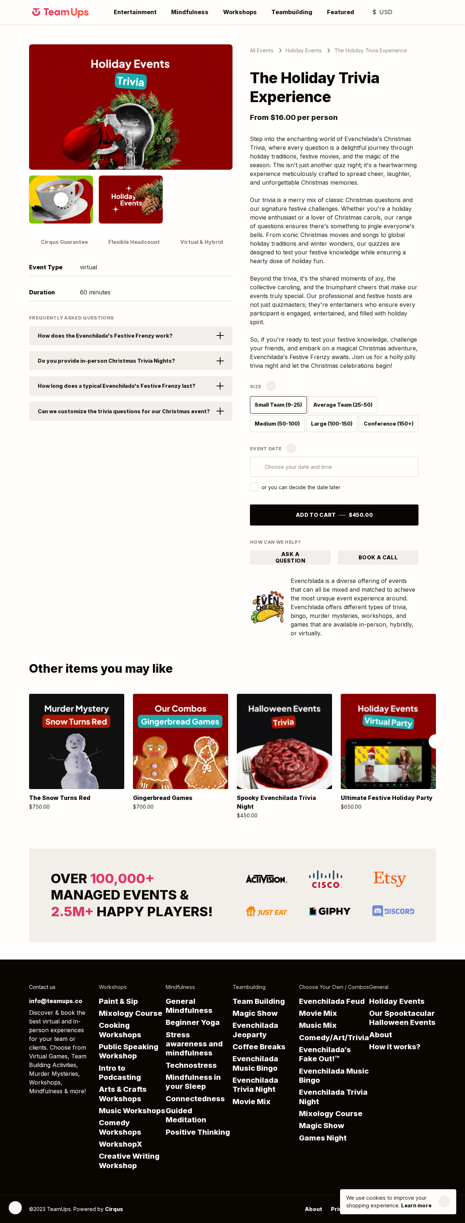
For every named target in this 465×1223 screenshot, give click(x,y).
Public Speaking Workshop (128, 1051)
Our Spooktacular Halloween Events (402, 1018)
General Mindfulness (189, 1006)
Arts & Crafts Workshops (123, 1094)
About (380, 1034)
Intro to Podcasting (120, 1072)
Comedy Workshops (120, 1127)
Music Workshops (132, 1110)
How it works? (394, 1046)
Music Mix (318, 1025)
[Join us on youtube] (77, 1107)
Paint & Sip (118, 1001)
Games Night (323, 1137)
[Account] (417, 12)
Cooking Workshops (120, 1030)
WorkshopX (120, 1143)
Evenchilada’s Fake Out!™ (325, 1054)
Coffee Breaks (259, 1046)
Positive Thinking (198, 1131)
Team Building (258, 1001)
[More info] (271, 386)
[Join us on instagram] (62, 1107)
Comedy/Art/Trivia (334, 1037)
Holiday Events (304, 50)
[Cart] (431, 12)
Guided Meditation (186, 1115)
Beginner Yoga (193, 1022)
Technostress (191, 1065)
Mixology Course (130, 1013)
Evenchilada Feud (332, 1001)
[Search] (402, 12)
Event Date (266, 448)
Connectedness (195, 1098)
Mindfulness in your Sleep (193, 1082)
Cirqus (114, 1209)
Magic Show (255, 1013)
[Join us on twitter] (33, 1107)
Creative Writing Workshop (129, 1160)
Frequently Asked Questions (71, 318)
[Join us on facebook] (48, 1107)
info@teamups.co (55, 1001)
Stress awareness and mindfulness (194, 1044)
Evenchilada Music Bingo (255, 1063)
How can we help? (275, 542)
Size (255, 386)
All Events (262, 50)
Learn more (416, 1206)
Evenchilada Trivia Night (255, 1084)
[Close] (444, 1202)
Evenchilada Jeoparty (255, 1030)
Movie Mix (251, 1101)
